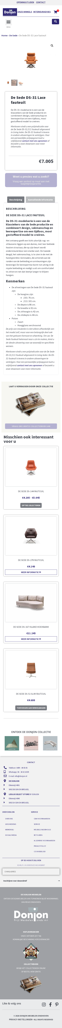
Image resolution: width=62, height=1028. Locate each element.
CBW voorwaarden (42, 819)
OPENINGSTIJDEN (25, 2)
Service (37, 824)
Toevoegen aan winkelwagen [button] (31, 708)
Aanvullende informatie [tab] (40, 199)
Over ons (9, 819)
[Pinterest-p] (57, 1004)
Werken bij (9, 830)
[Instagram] (44, 1004)
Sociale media (11, 835)
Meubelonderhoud (42, 830)
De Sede (13, 35)
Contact (41, 2)
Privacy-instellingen (20, 1019)
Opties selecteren (31, 505)
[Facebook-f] (50, 1004)
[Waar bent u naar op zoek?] (55, 21)
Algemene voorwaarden (44, 840)
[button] (8, 22)
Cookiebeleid (40, 851)
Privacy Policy (40, 846)
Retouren (38, 835)
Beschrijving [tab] (15, 199)
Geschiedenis (10, 824)
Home (4, 35)
